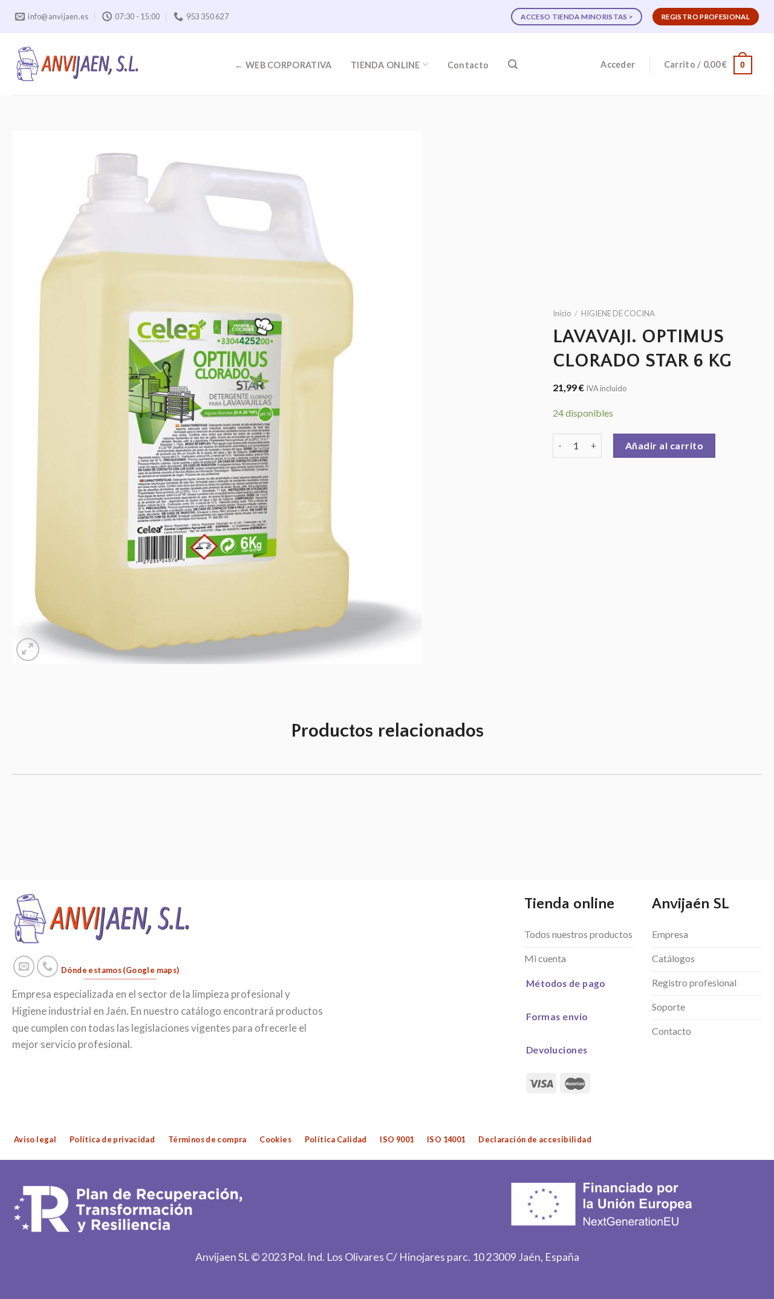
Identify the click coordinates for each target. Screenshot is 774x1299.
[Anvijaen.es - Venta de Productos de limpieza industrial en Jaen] (77, 64)
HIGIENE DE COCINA (618, 313)
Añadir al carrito (664, 445)
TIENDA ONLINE (385, 65)
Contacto (468, 65)
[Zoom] (28, 650)
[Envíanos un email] (24, 966)
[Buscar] (512, 64)
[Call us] (48, 966)
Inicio (562, 313)
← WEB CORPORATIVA (283, 65)
